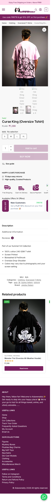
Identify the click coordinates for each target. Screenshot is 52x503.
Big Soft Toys (8, 450)
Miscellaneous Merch (11, 464)
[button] (46, 10)
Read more (24, 368)
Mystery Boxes (8, 444)
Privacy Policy (8, 482)
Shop (4, 418)
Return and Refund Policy (13, 479)
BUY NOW (25, 156)
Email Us (5, 432)
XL (24, 136)
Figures (5, 441)
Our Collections (8, 420)
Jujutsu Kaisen (27, 285)
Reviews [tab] (7, 238)
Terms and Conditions (11, 477)
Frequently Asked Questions (14, 426)
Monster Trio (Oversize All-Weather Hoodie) (23, 358)
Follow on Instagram (10, 474)
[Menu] (6, 10)
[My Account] (40, 10)
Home (4, 23)
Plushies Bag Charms (11, 447)
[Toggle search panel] (36, 9)
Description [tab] (7, 225)
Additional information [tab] (12, 232)
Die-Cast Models (9, 456)
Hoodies (16, 356)
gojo (15, 282)
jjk (19, 282)
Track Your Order (9, 423)
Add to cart (31, 148)
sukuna (37, 282)
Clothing (12, 23)
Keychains (6, 453)
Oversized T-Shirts (25, 23)
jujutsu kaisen (27, 282)
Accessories (7, 461)
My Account (7, 429)
